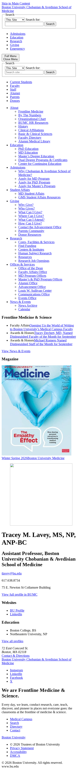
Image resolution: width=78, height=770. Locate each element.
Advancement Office (32, 287)
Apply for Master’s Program (36, 186)
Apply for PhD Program (34, 182)
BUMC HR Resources (33, 122)
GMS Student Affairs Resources (39, 197)
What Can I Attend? (31, 219)
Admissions (17, 33)
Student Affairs (20, 190)
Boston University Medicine (45, 458)
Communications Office (34, 294)
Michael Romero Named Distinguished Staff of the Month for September (41, 342)
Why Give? (25, 204)
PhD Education (28, 149)
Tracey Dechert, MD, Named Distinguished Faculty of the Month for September (43, 334)
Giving (14, 45)
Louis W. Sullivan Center (35, 290)
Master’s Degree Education (36, 156)
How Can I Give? (30, 223)
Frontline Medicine (30, 111)
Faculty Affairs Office (32, 272)
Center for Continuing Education (39, 163)
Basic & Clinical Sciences (35, 134)
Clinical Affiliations (31, 130)
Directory (16, 726)
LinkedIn (16, 614)
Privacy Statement (22, 748)
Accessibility (18, 752)
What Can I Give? (30, 212)
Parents (15, 97)
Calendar (24, 309)
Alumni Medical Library (34, 141)
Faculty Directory (29, 137)
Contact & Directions (16, 655)
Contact (15, 730)
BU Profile (17, 610)
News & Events (20, 302)
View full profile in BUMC (19, 594)
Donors (15, 100)
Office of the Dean (30, 268)
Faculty (15, 85)
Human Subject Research (35, 253)
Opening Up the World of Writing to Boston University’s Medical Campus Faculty (42, 327)
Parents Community (31, 231)
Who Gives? (26, 208)
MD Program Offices (32, 275)
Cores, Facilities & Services (36, 242)
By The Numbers (29, 115)
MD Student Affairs (31, 193)
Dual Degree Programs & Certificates (42, 160)
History (23, 126)
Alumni (15, 93)
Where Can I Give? (31, 216)
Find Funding (27, 246)
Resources (25, 257)
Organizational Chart (32, 119)
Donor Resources (29, 234)
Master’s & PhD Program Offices (40, 279)
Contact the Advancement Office (39, 227)
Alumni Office (27, 283)
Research (16, 41)
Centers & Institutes (31, 249)
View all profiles (12, 641)
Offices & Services (22, 264)
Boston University (14, 737)
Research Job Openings (33, 260)
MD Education (28, 152)
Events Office (27, 298)
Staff (13, 89)
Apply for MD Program (34, 178)
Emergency (17, 48)
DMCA (15, 755)
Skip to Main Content (16, 3)
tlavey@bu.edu (12, 573)
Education (16, 37)
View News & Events (16, 351)
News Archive (27, 305)
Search (14, 723)
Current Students (21, 82)
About (14, 107)
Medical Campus (21, 719)
